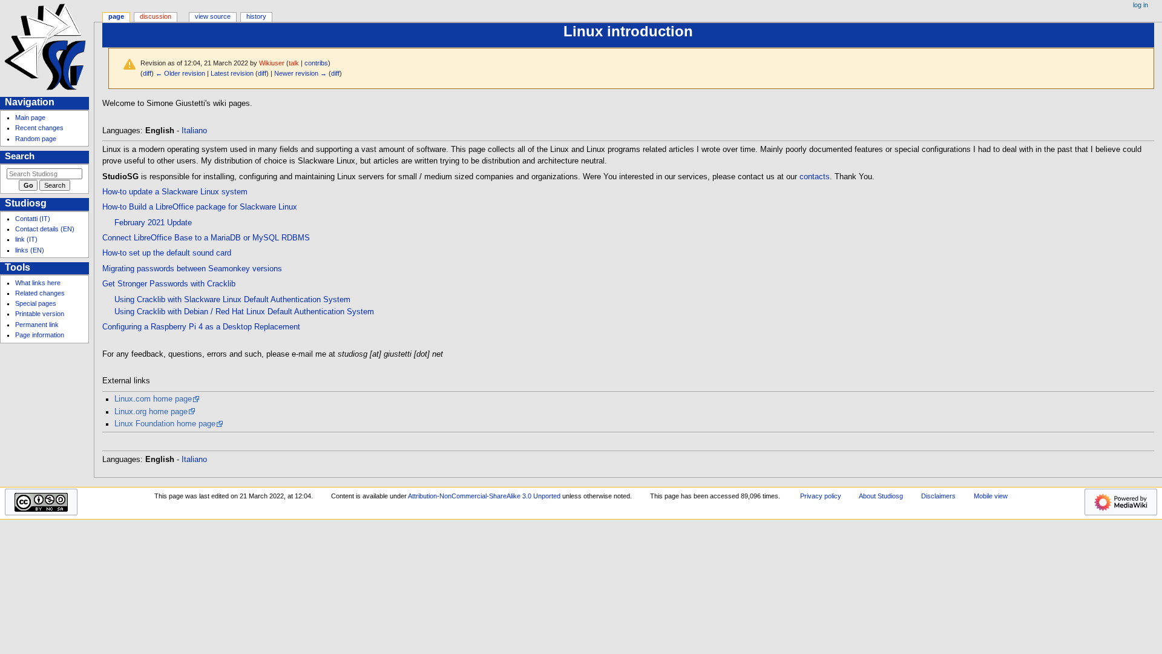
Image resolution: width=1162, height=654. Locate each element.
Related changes (40, 293)
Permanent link (37, 324)
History (256, 16)
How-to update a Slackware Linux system (175, 192)
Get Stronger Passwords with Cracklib (168, 284)
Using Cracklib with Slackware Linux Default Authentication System (232, 300)
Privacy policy (820, 496)
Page (116, 16)
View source (213, 16)
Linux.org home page (151, 412)
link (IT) (26, 239)
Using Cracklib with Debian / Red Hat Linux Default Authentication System (244, 312)
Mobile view (991, 496)
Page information (39, 335)
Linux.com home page (153, 399)
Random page (35, 138)
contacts (814, 177)
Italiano (194, 131)
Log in (1140, 4)
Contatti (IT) (32, 218)
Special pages (35, 303)
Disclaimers (938, 496)
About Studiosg (881, 496)
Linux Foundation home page (164, 424)
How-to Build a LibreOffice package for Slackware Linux (199, 207)
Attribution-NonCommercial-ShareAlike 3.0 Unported (484, 496)
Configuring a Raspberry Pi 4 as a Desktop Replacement (201, 327)
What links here (38, 282)
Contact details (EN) (44, 229)
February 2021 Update (153, 223)
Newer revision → (300, 73)
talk (294, 63)
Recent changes (39, 127)
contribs (316, 63)
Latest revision (232, 73)
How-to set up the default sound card (166, 253)
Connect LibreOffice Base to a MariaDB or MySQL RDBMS (206, 238)
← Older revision (180, 73)
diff (147, 73)
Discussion (155, 16)
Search (19, 156)
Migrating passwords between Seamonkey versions (192, 269)
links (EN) (29, 250)
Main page (30, 117)
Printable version (39, 313)
